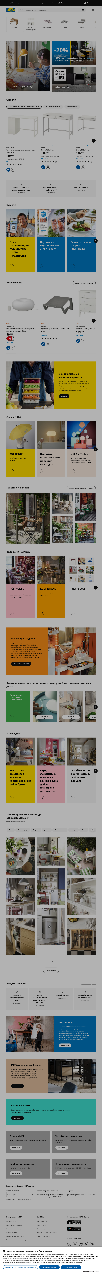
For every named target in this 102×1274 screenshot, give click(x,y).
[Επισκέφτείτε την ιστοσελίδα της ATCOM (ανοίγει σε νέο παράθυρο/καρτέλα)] (91, 1272)
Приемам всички (71, 1267)
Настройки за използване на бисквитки (19, 1267)
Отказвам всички (49, 1267)
